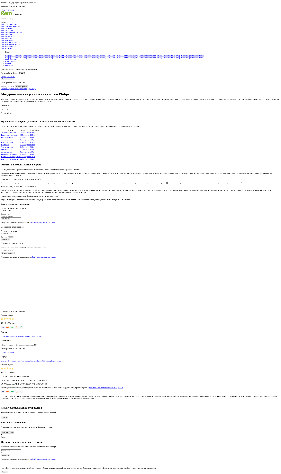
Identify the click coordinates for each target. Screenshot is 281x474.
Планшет (142, 56)
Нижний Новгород (43, 361)
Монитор (102, 56)
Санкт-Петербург (18, 361)
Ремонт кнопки (7, 142)
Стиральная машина (57, 56)
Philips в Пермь (6, 38)
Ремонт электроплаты (9, 135)
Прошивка (5, 145)
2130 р (31, 159)
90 (23, 154)
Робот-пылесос (77, 56)
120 (24, 135)
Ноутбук (135, 56)
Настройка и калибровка (10, 157)
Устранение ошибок (8, 133)
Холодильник (151, 56)
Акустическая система (195, 56)
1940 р (31, 133)
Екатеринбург (6, 361)
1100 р (31, 142)
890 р (31, 140)
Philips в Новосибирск (9, 46)
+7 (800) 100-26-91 (8, 10)
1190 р (31, 157)
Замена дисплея (7, 147)
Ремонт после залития (9, 159)
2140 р (31, 147)
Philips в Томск (6, 28)
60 (23, 137)
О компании (9, 63)
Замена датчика (7, 140)
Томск (27, 361)
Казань (53, 361)
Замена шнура (6, 152)
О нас (3, 336)
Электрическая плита (165, 56)
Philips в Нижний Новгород (11, 32)
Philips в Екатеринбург (9, 24)
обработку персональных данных (43, 222)
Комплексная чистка (9, 154)
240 (24, 133)
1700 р (31, 137)
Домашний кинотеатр (123, 56)
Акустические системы (16, 89)
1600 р (31, 145)
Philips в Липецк (7, 30)
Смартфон (9, 56)
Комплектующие (11, 60)
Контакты (9, 65)
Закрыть (4, 472)
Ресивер (184, 56)
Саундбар (176, 56)
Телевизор (95, 56)
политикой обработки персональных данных (106, 388)
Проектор (87, 56)
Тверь (59, 361)
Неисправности (11, 61)
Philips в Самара (7, 40)
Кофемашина (44, 56)
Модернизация (30, 89)
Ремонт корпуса (7, 137)
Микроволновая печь (31, 56)
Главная (4, 89)
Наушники (111, 56)
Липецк (33, 361)
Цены (33, 336)
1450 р (31, 135)
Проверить (5, 239)
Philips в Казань (7, 34)
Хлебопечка (17, 56)
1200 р (31, 154)
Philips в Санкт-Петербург (10, 26)
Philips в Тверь (6, 36)
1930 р (31, 149)
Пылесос (68, 56)
